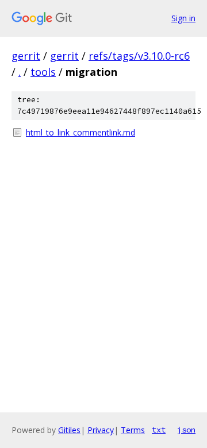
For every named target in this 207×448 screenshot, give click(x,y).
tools (43, 72)
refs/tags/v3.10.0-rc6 (139, 56)
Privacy (100, 429)
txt (159, 429)
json (186, 429)
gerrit (26, 56)
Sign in (183, 18)
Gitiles (69, 429)
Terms (133, 429)
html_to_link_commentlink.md (80, 132)
